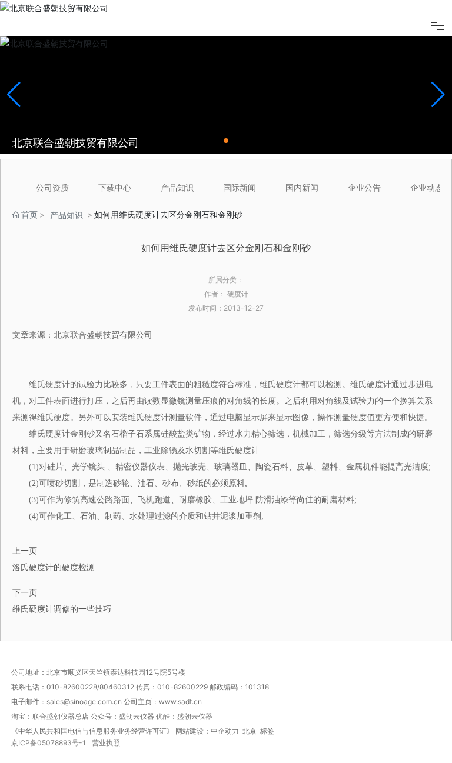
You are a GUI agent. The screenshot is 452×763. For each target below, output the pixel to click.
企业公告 (364, 187)
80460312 (116, 686)
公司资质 (52, 187)
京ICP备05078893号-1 (48, 742)
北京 (249, 731)
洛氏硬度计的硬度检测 (53, 567)
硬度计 (57, 384)
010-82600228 (71, 686)
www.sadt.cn (181, 701)
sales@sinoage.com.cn (85, 701)
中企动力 (225, 731)
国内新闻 (301, 187)
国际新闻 (239, 187)
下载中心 (114, 187)
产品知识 (177, 187)
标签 (267, 731)
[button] (226, 140)
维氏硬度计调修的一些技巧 (61, 609)
